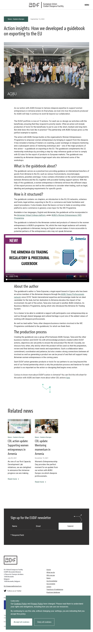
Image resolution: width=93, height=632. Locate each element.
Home (48, 570)
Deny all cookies (44, 622)
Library (48, 587)
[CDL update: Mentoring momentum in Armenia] (46, 426)
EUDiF (46, 5)
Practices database (53, 592)
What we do (50, 572)
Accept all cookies (21, 622)
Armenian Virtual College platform (31, 215)
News (48, 578)
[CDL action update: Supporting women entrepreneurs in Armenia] (19, 426)
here (68, 378)
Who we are (50, 575)
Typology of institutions (54, 589)
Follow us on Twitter (14, 591)
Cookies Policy (20, 604)
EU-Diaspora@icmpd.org (12, 586)
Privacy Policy (37, 604)
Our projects (50, 584)
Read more (12, 479)
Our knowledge (51, 581)
